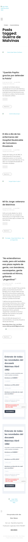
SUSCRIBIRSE (10, 411)
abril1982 (18, 82)
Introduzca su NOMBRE (11, 378)
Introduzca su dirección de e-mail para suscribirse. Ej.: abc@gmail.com (12, 401)
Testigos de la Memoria (8, 84)
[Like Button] (5, 99)
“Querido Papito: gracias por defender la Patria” (13, 75)
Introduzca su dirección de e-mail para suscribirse (14, 392)
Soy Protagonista (7, 285)
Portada (6, 25)
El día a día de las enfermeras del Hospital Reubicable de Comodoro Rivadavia (13, 140)
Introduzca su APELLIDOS (12, 385)
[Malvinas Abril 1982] (6, 11)
